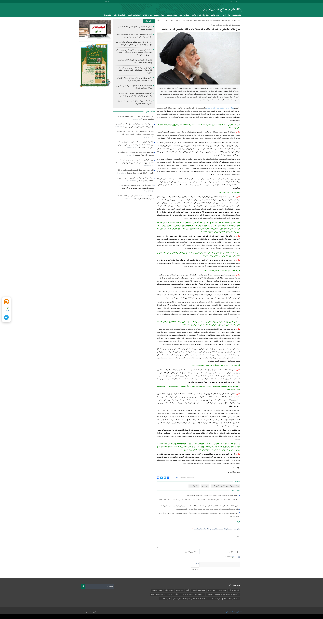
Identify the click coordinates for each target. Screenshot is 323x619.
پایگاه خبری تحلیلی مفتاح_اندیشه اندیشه (164, 594)
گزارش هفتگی (165, 598)
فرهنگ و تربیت (184, 15)
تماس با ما (107, 15)
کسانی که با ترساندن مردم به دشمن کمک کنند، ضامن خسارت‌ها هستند (135, 28)
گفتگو (207, 20)
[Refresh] (239, 557)
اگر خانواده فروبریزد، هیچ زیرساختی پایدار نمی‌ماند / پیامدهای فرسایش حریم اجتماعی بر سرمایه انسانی (135, 94)
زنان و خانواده (147, 15)
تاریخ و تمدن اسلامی (134, 15)
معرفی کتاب (169, 590)
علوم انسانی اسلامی (198, 590)
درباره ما (84, 612)
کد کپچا (196, 564)
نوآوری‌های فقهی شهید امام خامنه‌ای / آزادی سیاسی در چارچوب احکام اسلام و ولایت (134, 61)
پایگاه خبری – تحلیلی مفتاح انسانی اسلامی (220, 108)
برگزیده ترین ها (222, 20)
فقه (187, 590)
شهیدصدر (205, 486)
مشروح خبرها (201, 20)
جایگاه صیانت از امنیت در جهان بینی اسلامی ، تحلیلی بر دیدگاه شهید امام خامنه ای (134, 87)
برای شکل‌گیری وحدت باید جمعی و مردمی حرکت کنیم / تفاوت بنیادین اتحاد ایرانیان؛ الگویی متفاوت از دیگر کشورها (134, 70)
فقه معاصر (179, 590)
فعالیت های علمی (119, 15)
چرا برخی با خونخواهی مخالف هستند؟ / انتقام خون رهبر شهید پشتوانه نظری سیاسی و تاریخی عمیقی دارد (134, 43)
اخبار (229, 20)
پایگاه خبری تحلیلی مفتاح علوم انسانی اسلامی (223, 598)
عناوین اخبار (226, 15)
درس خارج (211, 590)
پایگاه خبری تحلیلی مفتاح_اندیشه (193, 594)
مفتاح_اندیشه (194, 486)
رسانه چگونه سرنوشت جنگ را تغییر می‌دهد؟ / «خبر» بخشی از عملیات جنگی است (135, 102)
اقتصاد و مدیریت (159, 15)
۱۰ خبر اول (234, 20)
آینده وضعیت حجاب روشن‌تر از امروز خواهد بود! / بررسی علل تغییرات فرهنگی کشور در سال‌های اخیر (133, 35)
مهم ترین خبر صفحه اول (190, 20)
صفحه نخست (236, 15)
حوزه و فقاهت (215, 15)
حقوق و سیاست (172, 15)
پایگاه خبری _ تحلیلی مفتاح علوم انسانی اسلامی (223, 594)
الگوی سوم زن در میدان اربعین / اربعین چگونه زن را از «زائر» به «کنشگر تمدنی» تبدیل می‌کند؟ (134, 79)
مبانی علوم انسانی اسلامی (200, 15)
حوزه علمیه (222, 590)
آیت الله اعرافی (234, 590)
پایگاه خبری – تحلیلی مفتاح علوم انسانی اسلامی (189, 598)
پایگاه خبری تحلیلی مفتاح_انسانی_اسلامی (225, 486)
